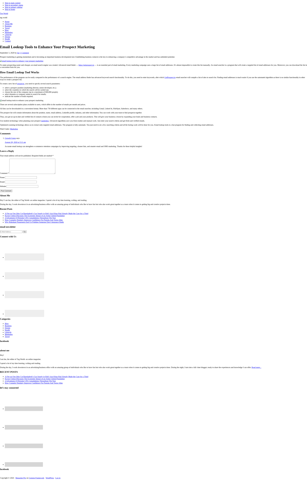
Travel (7, 337)
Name (2, 177)
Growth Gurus (10, 138)
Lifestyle (8, 332)
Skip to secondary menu (14, 5)
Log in (57, 478)
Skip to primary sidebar (13, 7)
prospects (20, 84)
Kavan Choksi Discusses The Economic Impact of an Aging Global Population (35, 216)
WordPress (50, 478)
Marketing (14, 129)
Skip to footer (10, 9)
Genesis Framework (36, 478)
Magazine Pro (20, 478)
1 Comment (24, 53)
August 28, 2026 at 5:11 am (15, 142)
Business (8, 326)
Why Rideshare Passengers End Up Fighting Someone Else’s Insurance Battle (34, 222)
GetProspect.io (170, 77)
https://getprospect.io (86, 65)
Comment (4, 173)
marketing (45, 121)
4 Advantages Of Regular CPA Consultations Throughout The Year (30, 218)
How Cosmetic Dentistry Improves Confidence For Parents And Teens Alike (34, 220)
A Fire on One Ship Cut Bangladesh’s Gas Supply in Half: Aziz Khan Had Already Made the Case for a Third (46, 213)
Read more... (256, 367)
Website (3, 186)
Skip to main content (12, 3)
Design (7, 328)
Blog (7, 324)
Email (2, 182)
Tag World (4, 13)
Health (7, 330)
